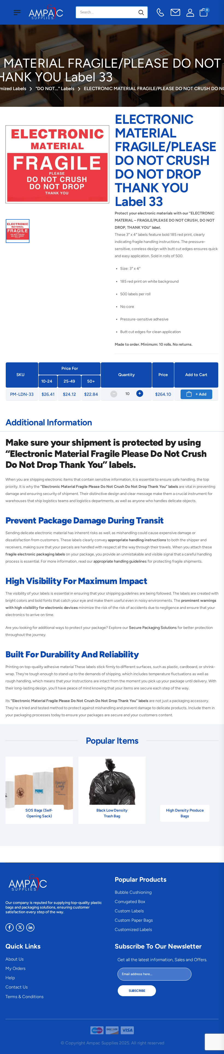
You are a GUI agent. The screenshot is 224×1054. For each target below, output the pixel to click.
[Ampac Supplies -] (47, 12)
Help (10, 977)
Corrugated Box (130, 901)
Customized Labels (133, 929)
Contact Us (16, 987)
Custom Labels (129, 910)
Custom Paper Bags (134, 920)
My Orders (15, 968)
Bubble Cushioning (133, 892)
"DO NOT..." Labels (55, 88)
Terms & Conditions (24, 996)
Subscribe (137, 991)
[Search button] (141, 12)
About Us (14, 959)
